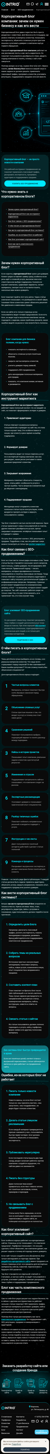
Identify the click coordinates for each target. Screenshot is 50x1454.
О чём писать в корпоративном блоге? (24, 226)
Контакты (20, 1417)
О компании (6, 1417)
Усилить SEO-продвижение (25, 183)
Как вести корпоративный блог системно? (26, 230)
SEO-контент (40, 625)
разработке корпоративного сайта (15, 1261)
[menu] (47, 4)
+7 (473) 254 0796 (41, 1417)
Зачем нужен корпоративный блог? (23, 209)
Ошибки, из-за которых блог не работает (25, 235)
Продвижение (22, 1426)
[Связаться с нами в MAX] (32, 4)
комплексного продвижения (13, 1319)
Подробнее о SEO (25, 640)
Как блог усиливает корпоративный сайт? (26, 239)
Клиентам (5, 1423)
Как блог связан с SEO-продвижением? (25, 221)
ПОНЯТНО (25, 1449)
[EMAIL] (33, 1421)
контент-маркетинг (37, 544)
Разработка (21, 1420)
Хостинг (19, 1430)
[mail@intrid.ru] (28, 4)
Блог (13, 10)
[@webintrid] (37, 4)
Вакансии (5, 1433)
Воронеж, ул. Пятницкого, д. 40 (40, 1407)
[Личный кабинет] (41, 4)
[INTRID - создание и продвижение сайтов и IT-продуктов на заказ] (3, 4)
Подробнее (16, 1444)
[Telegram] (42, 1421)
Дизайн (19, 1433)
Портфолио (6, 1420)
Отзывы (4, 1426)
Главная (4, 10)
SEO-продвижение (25, 10)
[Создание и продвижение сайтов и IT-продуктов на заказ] (3, 1408)
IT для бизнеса (22, 1423)
